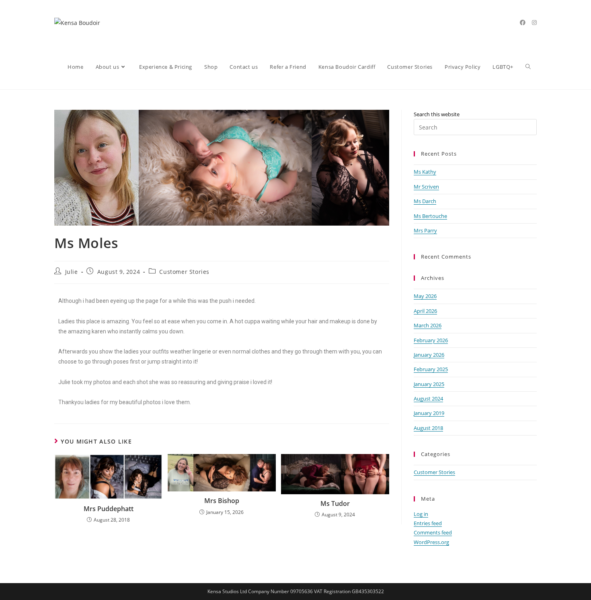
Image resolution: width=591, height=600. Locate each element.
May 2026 (425, 296)
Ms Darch (425, 201)
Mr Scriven (426, 186)
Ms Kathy (425, 171)
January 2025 (429, 384)
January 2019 (429, 413)
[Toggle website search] (528, 67)
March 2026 (427, 325)
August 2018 (428, 428)
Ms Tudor (335, 503)
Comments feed (433, 532)
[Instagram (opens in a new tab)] (534, 22)
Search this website (437, 114)
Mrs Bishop (221, 500)
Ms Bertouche (430, 216)
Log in (421, 514)
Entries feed (428, 523)
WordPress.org (431, 542)
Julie (71, 271)
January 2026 (429, 354)
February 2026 (431, 340)
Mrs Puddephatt (108, 508)
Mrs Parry (425, 230)
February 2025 (431, 369)
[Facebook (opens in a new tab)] (523, 22)
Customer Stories (184, 271)
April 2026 (425, 310)
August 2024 (428, 398)
